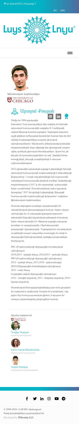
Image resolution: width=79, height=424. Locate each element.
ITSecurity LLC (26, 417)
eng (62, 10)
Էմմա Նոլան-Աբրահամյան (25, 349)
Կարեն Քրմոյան (19, 366)
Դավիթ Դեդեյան (20, 332)
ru (55, 10)
